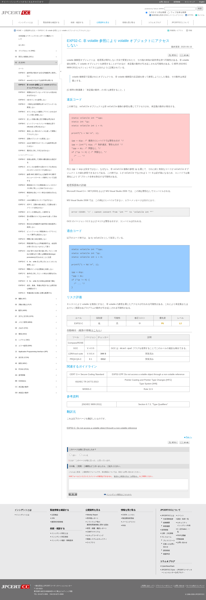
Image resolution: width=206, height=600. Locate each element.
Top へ (189, 437)
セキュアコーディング (95, 535)
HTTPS (190, 15)
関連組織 (180, 539)
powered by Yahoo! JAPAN (154, 8)
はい (74, 455)
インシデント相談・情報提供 (62, 540)
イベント (180, 515)
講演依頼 (166, 550)
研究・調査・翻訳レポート (97, 528)
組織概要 (166, 522)
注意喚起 (54, 515)
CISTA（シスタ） (128, 515)
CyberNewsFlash (168, 566)
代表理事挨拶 (168, 519)
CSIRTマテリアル (93, 532)
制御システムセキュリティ (97, 539)
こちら (97, 330)
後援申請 (166, 554)
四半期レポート (92, 518)
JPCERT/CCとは (168, 515)
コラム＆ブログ (154, 22)
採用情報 (177, 2)
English (201, 2)
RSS (166, 15)
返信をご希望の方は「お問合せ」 (126, 476)
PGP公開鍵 (181, 535)
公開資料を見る (103, 22)
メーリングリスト (175, 15)
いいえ (85, 455)
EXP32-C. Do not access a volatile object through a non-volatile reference (102, 428)
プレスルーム (166, 537)
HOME (18, 30)
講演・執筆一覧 (183, 519)
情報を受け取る (128, 22)
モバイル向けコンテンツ (195, 586)
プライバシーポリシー (164, 586)
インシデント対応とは (59, 533)
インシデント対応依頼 (59, 537)
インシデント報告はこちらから (119, 494)
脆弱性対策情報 (57, 522)
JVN (53, 518)
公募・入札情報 (167, 533)
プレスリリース (169, 540)
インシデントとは (25, 22)
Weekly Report (92, 515)
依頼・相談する (77, 22)
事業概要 (166, 526)
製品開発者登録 (128, 518)
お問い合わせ (164, 2)
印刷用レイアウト (176, 30)
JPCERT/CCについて (180, 22)
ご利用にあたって (147, 586)
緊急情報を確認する (51, 22)
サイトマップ (190, 2)
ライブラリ (91, 542)
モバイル (201, 15)
